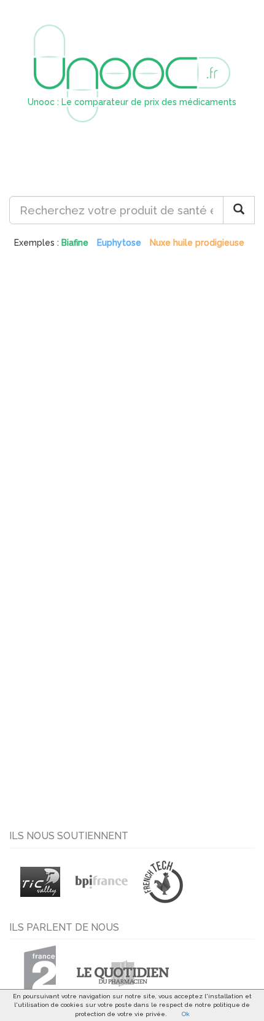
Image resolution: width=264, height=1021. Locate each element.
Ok (186, 1014)
